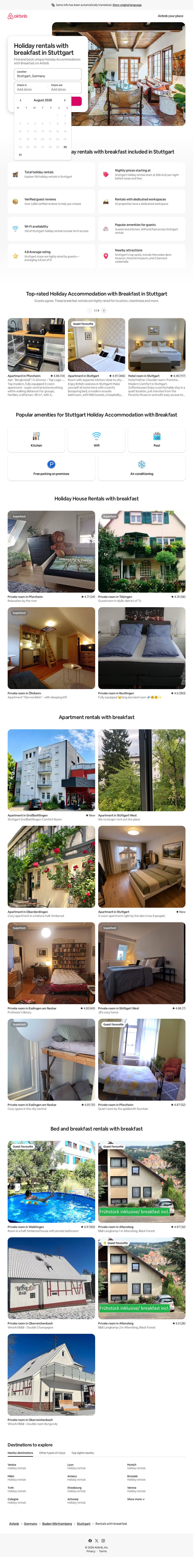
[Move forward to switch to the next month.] (65, 100)
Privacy (91, 1551)
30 (65, 147)
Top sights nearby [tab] (82, 1453)
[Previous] (90, 310)
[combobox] (48, 76)
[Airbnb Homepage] (17, 16)
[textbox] (31, 89)
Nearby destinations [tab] (20, 1453)
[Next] (104, 310)
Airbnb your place (170, 16)
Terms (103, 1551)
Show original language (127, 5)
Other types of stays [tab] (52, 1453)
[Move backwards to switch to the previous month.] (21, 100)
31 (20, 155)
